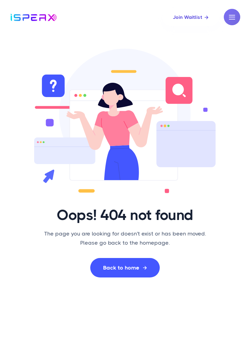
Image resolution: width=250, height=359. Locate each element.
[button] (232, 17)
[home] (33, 17)
